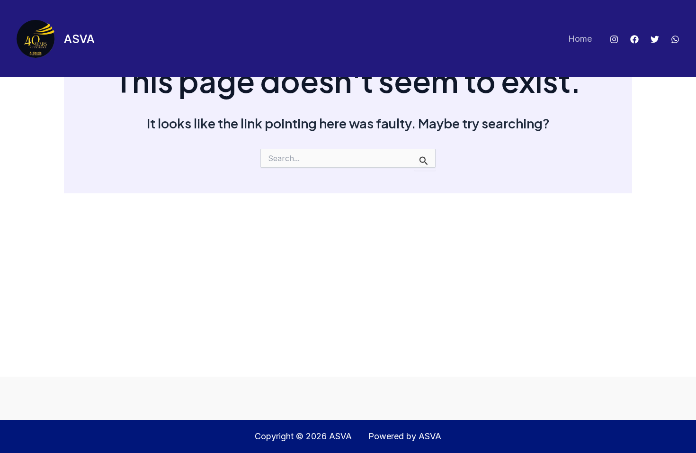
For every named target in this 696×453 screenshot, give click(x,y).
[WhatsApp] (675, 39)
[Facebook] (634, 39)
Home (580, 39)
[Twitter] (655, 39)
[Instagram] (614, 39)
